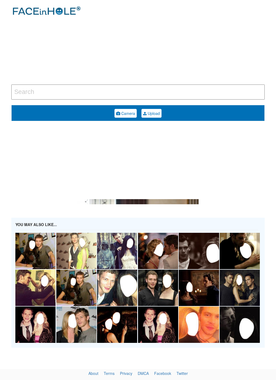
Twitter (182, 373)
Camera (127, 113)
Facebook (162, 373)
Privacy (126, 373)
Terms (109, 373)
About (93, 373)
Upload (153, 113)
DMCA (143, 373)
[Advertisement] (186, 43)
